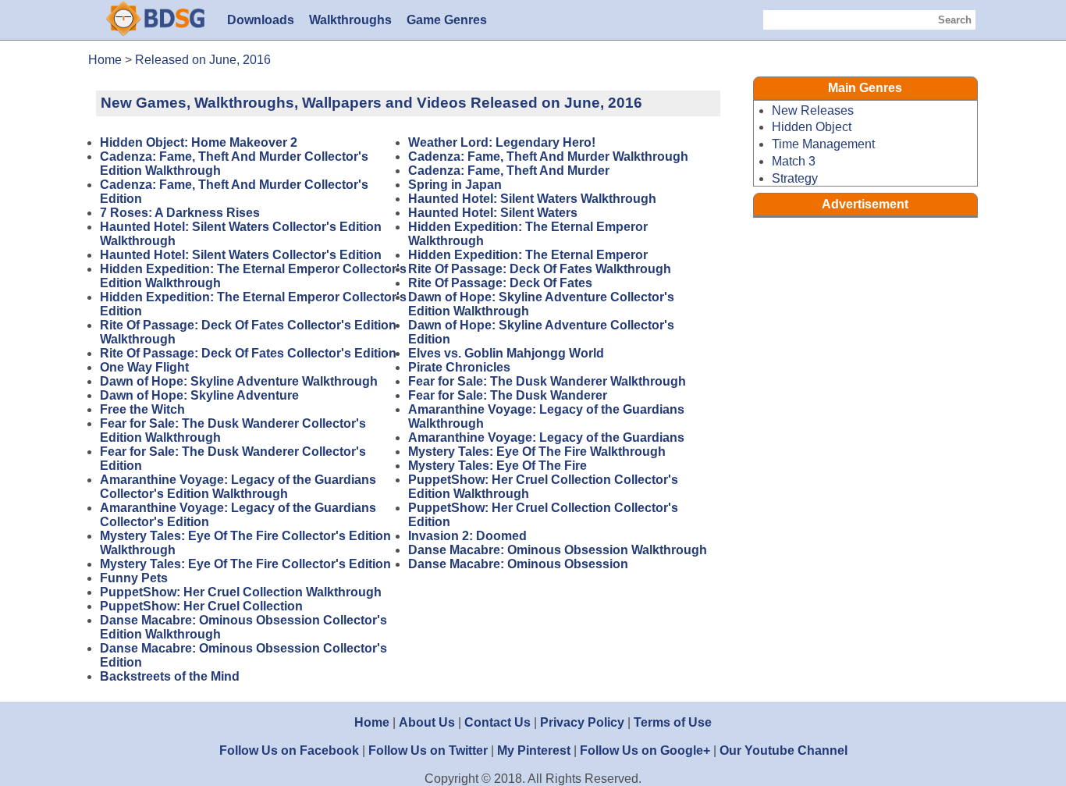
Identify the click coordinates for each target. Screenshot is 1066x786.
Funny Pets (134, 578)
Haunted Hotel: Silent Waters (492, 212)
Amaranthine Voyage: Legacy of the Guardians (546, 437)
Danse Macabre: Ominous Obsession (518, 564)
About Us (427, 722)
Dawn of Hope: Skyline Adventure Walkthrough (239, 381)
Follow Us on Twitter (428, 750)
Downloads (260, 20)
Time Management (823, 144)
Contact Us (497, 722)
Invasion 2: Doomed (467, 535)
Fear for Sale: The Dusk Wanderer (507, 395)
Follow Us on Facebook (289, 750)
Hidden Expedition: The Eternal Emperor (528, 254)
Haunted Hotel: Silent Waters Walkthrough (532, 198)
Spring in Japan (455, 184)
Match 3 (793, 161)
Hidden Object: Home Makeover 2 (198, 142)
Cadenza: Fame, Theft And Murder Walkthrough (548, 156)
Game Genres (447, 20)
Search (955, 20)
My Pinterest (533, 750)
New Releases (813, 110)
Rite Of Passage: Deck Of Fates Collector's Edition (248, 353)
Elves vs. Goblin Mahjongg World (506, 353)
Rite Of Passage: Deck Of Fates (500, 283)
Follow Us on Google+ (645, 750)
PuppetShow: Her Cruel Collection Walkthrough (241, 592)
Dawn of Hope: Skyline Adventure (199, 395)
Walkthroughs (350, 20)
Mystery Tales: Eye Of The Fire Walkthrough (537, 451)
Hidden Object (811, 126)
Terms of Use (673, 722)
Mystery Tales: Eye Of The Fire (497, 465)
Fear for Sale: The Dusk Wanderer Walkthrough (547, 381)
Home (371, 722)
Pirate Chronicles (459, 367)
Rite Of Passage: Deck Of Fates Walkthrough (539, 269)
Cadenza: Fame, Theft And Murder (508, 170)
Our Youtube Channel (783, 750)
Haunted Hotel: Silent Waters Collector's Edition (241, 254)
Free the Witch (142, 409)
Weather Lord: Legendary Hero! (501, 142)
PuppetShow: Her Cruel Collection (201, 606)
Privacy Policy (582, 722)
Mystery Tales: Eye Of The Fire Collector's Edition (245, 564)
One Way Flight (144, 367)
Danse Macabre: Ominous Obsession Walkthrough (557, 550)
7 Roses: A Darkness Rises (180, 212)
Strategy (795, 178)
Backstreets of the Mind (170, 676)
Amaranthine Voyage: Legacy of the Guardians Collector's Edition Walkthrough (238, 486)
